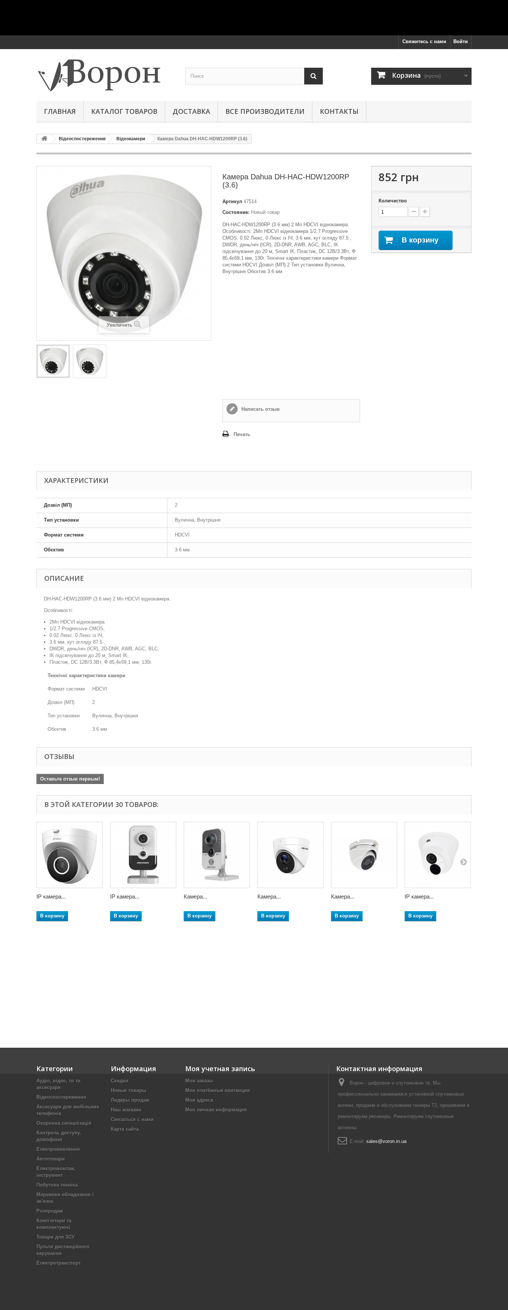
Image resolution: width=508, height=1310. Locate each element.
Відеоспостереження (61, 1097)
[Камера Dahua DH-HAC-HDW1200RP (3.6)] (53, 361)
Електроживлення (58, 1149)
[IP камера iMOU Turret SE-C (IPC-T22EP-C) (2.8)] (69, 855)
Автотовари (50, 1159)
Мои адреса (199, 1100)
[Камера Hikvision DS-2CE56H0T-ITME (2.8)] (364, 855)
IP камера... (51, 896)
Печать (242, 434)
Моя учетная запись (220, 1068)
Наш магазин (126, 1109)
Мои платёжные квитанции (217, 1090)
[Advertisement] (254, 16)
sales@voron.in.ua (386, 1141)
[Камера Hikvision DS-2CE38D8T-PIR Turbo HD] (217, 855)
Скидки (119, 1080)
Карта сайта (125, 1129)
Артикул (232, 201)
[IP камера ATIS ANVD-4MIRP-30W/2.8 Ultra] (438, 855)
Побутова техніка (57, 1185)
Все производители (265, 111)
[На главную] (44, 139)
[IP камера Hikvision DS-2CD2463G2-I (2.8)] (143, 855)
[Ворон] (105, 73)
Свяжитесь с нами (424, 41)
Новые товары (128, 1090)
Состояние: (236, 212)
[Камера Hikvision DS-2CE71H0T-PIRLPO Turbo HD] (290, 855)
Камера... (195, 896)
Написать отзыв (260, 409)
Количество (393, 201)
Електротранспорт (58, 1263)
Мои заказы (199, 1080)
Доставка (191, 111)
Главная (60, 111)
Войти (460, 41)
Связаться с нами (132, 1119)
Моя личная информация (216, 1109)
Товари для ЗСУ (55, 1237)
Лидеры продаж (130, 1100)
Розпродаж (49, 1211)
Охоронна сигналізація (63, 1123)
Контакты (339, 111)
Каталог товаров (124, 111)
